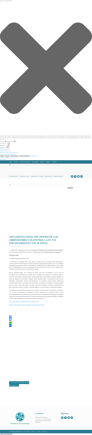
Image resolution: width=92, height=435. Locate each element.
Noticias (16, 162)
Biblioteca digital (25, 162)
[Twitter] (36, 319)
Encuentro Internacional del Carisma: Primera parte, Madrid (74, 276)
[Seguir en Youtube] (78, 176)
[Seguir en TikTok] (81, 176)
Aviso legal (26, 431)
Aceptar (2, 156)
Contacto (38, 431)
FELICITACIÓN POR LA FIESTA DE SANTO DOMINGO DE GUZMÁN (74, 252)
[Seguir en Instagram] (72, 176)
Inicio (10, 162)
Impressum (2, 159)
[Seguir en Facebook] (75, 176)
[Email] (36, 321)
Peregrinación (58, 176)
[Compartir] (36, 326)
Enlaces (42, 162)
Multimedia (35, 162)
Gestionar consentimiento (6, 434)
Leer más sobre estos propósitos (8, 154)
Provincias (48, 176)
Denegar (7, 156)
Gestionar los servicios (5, 151)
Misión (41, 176)
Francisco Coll (24, 176)
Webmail (48, 162)
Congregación (13, 176)
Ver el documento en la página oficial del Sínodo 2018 (23, 301)
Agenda (33, 431)
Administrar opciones (5, 149)
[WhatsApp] (36, 323)
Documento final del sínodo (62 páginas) (19, 384)
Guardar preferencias (24, 156)
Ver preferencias (14, 156)
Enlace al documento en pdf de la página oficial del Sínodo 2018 (26, 305)
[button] (46, 68)
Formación (34, 176)
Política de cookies (4, 157)
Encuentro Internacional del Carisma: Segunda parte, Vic (74, 206)
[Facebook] (36, 317)
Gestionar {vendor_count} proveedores (9, 152)
